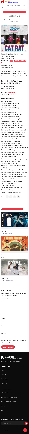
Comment (4, 299)
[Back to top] (25, 430)
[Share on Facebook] (10, 196)
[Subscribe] (26, 423)
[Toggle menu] (26, 1)
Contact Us (4, 383)
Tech (2, 410)
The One (3, 231)
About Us (3, 374)
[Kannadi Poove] (14, 267)
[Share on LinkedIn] (14, 196)
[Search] (22, 1)
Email (3, 326)
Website (3, 333)
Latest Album (4, 392)
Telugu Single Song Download (13, 5)
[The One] (14, 220)
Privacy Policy (5, 379)
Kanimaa (4, 255)
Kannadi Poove (5, 278)
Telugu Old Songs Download (8, 401)
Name (3, 318)
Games (3, 406)
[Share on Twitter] (7, 196)
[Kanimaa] (14, 244)
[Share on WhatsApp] (18, 196)
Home (2, 5)
